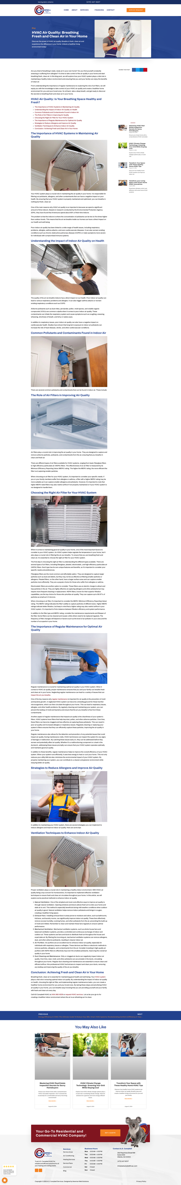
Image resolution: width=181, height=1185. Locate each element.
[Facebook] (36, 1170)
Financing (99, 10)
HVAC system (100, 977)
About (74, 10)
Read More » (52, 1101)
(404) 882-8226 (57, 994)
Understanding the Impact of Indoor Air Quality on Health (56, 110)
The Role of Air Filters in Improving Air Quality (52, 115)
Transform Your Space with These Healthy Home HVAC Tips (137, 164)
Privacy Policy (141, 1181)
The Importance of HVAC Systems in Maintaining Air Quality (57, 107)
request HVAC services (74, 994)
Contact (111, 10)
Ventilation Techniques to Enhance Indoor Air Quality (54, 126)
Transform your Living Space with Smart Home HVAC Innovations (138, 182)
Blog (33, 28)
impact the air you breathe (40, 695)
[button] (134, 70)
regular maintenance (59, 699)
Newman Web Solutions (81, 1181)
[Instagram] (40, 1170)
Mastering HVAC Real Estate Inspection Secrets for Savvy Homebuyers (137, 128)
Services (84, 10)
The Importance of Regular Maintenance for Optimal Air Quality (58, 120)
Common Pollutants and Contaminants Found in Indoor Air (57, 112)
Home (66, 10)
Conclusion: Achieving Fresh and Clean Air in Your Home (56, 128)
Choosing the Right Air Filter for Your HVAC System (54, 118)
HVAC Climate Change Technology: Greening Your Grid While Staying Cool (138, 146)
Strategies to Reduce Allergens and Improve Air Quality (55, 123)
